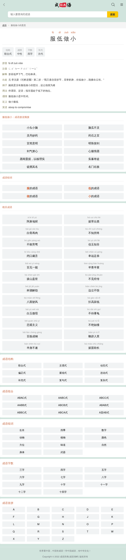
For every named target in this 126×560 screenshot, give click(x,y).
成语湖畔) (74, 556)
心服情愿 (93, 151)
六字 (22, 477)
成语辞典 (64, 556)
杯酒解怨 (32, 288)
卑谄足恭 (93, 254)
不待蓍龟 (93, 311)
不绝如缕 (93, 323)
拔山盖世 (32, 277)
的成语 (32, 188)
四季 (63, 430)
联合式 (8, 52)
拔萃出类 (93, 219)
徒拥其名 (32, 166)
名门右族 (93, 166)
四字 (30, 52)
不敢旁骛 (32, 242)
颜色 (104, 437)
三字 (22, 469)
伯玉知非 (94, 242)
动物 (22, 437)
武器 (63, 452)
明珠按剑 (93, 143)
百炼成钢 (32, 334)
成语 (4, 25)
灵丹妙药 (32, 135)
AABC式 (63, 397)
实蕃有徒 (93, 159)
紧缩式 (63, 373)
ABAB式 (104, 405)
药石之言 (93, 135)
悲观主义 (32, 323)
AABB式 (22, 405)
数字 (104, 430)
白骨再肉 (32, 231)
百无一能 (32, 265)
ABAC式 (22, 397)
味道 (63, 444)
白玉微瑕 (32, 311)
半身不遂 (32, 346)
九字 (22, 484)
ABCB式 (63, 405)
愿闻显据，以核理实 (32, 159)
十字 (63, 484)
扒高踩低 (94, 300)
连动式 (104, 373)
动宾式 (104, 365)
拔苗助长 (94, 346)
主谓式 (63, 365)
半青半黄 (94, 265)
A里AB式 (104, 412)
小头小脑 (32, 127)
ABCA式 (63, 412)
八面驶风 (32, 300)
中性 (19, 52)
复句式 (63, 380)
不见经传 (93, 277)
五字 (104, 469)
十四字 (63, 492)
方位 (22, 444)
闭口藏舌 (32, 254)
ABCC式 (104, 397)
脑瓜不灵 (93, 127)
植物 (63, 437)
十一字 (104, 484)
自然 (104, 444)
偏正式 (22, 373)
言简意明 (32, 143)
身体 (22, 452)
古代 (40, 52)
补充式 (22, 380)
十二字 (22, 492)
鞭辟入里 (93, 334)
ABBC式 (22, 412)
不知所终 (93, 231)
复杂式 (104, 380)
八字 (104, 477)
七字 (63, 477)
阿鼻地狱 (32, 219)
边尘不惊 (93, 288)
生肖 (22, 430)
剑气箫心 (32, 151)
